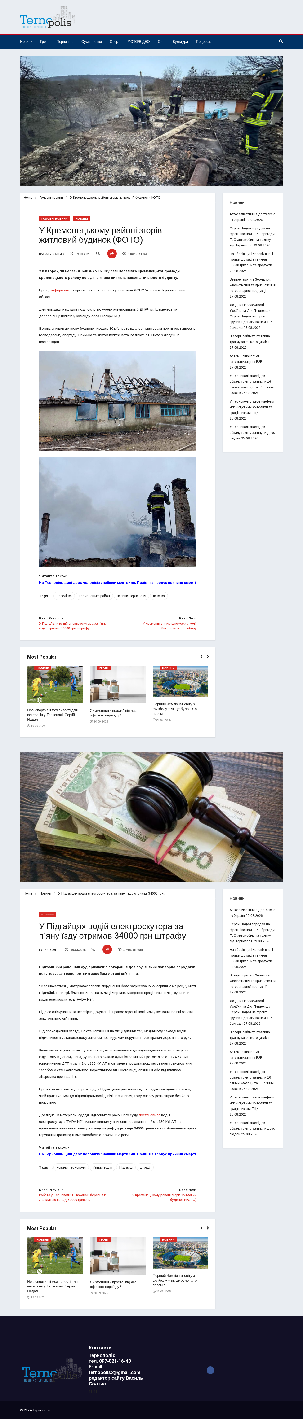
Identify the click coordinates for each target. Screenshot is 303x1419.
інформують (61, 290)
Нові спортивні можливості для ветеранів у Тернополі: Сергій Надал (52, 714)
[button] (203, 659)
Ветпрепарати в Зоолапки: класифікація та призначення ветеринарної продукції (253, 285)
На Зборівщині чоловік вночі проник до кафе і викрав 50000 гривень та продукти (251, 259)
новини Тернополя (131, 596)
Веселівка (64, 596)
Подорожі (203, 42)
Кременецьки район (94, 596)
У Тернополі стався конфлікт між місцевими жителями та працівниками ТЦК (252, 407)
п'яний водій (102, 1167)
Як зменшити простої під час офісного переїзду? (113, 713)
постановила (149, 1115)
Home (28, 197)
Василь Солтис (51, 254)
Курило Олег (49, 950)
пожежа (159, 596)
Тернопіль (65, 42)
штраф (145, 1167)
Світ (161, 42)
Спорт (115, 42)
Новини (26, 42)
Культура (180, 42)
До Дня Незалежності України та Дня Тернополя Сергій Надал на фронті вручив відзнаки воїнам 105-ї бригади (252, 316)
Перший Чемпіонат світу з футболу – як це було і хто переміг (175, 709)
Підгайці (126, 1167)
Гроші (44, 42)
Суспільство (91, 42)
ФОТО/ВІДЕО (139, 42)
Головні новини (51, 197)
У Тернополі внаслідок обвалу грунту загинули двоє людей (252, 432)
